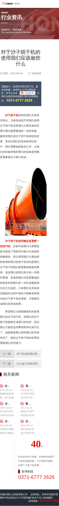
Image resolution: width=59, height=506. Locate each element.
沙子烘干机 (11, 115)
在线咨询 (29, 93)
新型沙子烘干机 (28, 403)
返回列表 (36, 73)
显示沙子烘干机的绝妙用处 (28, 385)
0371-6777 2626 (19, 100)
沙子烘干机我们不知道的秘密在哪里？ (7, 421)
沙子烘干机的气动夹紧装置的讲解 (28, 421)
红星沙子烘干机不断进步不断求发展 (7, 385)
